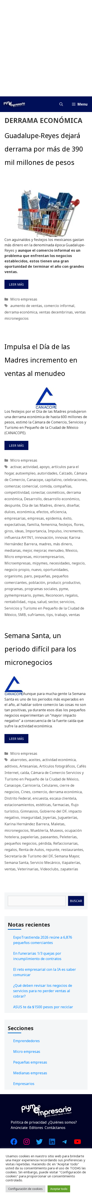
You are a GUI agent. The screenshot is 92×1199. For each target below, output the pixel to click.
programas (13, 588)
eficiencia (58, 511)
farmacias (61, 804)
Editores (36, 1127)
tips (49, 614)
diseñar (73, 505)
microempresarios (48, 556)
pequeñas (42, 576)
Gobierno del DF (53, 811)
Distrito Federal (17, 798)
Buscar (76, 901)
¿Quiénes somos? (62, 1122)
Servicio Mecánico (45, 862)
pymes (38, 595)
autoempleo (25, 473)
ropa (32, 601)
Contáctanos (55, 1127)
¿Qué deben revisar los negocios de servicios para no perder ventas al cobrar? (42, 991)
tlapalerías (71, 862)
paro (28, 576)
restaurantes (72, 849)
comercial (30, 486)
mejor (27, 550)
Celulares (50, 785)
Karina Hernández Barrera (26, 823)
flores (79, 524)
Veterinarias (27, 869)
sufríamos (36, 614)
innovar (61, 537)
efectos (42, 511)
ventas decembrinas (56, 312)
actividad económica (59, 759)
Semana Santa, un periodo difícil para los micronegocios (40, 649)
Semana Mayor (66, 856)
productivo (71, 582)
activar (15, 466)
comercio (39, 791)
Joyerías (49, 817)
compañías (62, 486)
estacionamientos (19, 804)
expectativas (14, 524)
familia (33, 524)
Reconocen (54, 595)
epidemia (53, 518)
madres (45, 543)
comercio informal (59, 305)
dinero (59, 505)
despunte (12, 505)
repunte (52, 849)
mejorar (39, 550)
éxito (67, 518)
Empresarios (23, 1083)
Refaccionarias (65, 843)
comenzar (12, 486)
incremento (73, 531)
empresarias (15, 518)
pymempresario (17, 595)
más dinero (62, 543)
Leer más (16, 284)
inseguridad (31, 817)
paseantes (49, 836)
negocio (78, 563)
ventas (74, 614)
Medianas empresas (30, 1072)
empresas (35, 518)
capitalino (53, 479)
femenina (49, 524)
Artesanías (28, 766)
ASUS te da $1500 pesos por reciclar (43, 1006)
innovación (44, 537)
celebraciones (75, 479)
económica (26, 511)
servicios (67, 601)
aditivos (11, 766)
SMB (22, 614)
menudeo (56, 550)
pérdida (44, 843)
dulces (9, 511)
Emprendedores (26, 1040)
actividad (30, 466)
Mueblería (39, 830)
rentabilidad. (15, 601)
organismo (13, 576)
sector (53, 601)
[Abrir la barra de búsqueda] (61, 104)
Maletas (58, 823)
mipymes (40, 563)
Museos (56, 830)
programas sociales (41, 588)
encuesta (40, 798)
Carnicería (31, 785)
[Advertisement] (46, 48)
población (37, 582)
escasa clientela (63, 798)
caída (24, 772)
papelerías (30, 836)
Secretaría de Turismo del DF (28, 856)
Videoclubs (49, 869)
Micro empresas (23, 299)
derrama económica (20, 312)
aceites (34, 759)
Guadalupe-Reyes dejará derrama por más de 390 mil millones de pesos (43, 149)
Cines (25, 791)
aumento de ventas (26, 305)
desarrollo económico (61, 498)
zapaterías (69, 869)
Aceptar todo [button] (58, 1189)
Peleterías (68, 836)
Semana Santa (16, 862)
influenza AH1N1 (18, 537)
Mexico (71, 550)
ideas (19, 531)
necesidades (59, 563)
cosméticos (55, 492)
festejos (65, 524)
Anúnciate (19, 1127)
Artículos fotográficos (57, 766)
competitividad (16, 492)
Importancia (35, 531)
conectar (38, 492)
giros (8, 531)
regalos (71, 595)
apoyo (45, 466)
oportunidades (55, 569)
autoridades (47, 473)
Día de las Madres (37, 505)
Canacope (35, 479)
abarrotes (18, 759)
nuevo (36, 569)
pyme (63, 588)
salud (41, 601)
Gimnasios (29, 811)
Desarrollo (33, 498)
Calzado (65, 473)
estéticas (43, 804)
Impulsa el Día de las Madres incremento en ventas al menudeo (40, 360)
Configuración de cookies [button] (25, 1189)
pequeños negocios (20, 843)
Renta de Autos (31, 849)
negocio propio (16, 569)
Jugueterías (67, 817)
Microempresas (17, 563)
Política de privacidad (28, 1122)
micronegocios (16, 830)
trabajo (61, 614)
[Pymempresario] (14, 104)
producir (54, 582)
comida (46, 486)
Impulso (55, 531)
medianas (12, 550)
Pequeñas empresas (30, 1062)
